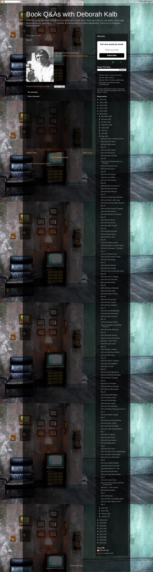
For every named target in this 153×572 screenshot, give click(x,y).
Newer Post (31, 153)
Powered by (106, 62)
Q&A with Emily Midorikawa (110, 372)
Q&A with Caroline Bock (108, 480)
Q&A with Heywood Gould (109, 166)
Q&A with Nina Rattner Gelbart (111, 257)
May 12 (103, 369)
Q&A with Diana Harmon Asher (111, 501)
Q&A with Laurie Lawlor (108, 344)
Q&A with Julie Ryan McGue (110, 352)
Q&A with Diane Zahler (108, 403)
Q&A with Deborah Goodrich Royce (112, 245)
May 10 (103, 392)
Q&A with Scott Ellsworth (109, 279)
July (103, 130)
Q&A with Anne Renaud (108, 265)
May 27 (103, 194)
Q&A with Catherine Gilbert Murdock (112, 203)
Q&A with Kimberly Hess (109, 254)
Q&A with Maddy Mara (108, 443)
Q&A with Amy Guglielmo (109, 305)
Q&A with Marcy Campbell (109, 378)
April (103, 508)
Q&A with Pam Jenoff (108, 449)
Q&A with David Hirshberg (109, 471)
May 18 (103, 296)
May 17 (103, 308)
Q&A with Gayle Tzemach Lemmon (112, 139)
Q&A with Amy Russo (108, 220)
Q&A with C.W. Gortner (108, 174)
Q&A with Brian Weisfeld (109, 191)
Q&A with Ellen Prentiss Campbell (112, 208)
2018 (101, 526)
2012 (101, 543)
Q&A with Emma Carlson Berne (111, 420)
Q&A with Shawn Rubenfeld (110, 288)
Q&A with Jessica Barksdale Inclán (112, 271)
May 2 (103, 504)
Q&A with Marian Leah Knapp (110, 200)
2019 (101, 523)
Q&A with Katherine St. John (110, 468)
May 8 (103, 417)
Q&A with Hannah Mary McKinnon (112, 197)
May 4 (103, 477)
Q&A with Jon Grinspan (108, 383)
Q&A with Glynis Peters (108, 398)
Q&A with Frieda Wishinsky (110, 329)
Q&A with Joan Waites (108, 177)
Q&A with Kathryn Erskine (109, 294)
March (103, 511)
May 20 (103, 274)
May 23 (103, 240)
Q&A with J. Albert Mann (109, 341)
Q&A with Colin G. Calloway (110, 361)
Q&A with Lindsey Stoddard (110, 463)
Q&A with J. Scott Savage (109, 487)
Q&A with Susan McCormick (110, 457)
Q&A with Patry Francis (108, 302)
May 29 (103, 171)
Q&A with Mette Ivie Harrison (110, 186)
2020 (101, 520)
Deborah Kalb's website (106, 77)
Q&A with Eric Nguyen (108, 434)
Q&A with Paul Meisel (108, 153)
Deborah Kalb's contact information (110, 75)
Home (59, 153)
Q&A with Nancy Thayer (108, 423)
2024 (101, 105)
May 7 (103, 432)
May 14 (103, 346)
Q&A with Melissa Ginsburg (110, 386)
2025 (101, 102)
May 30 (103, 158)
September (105, 125)
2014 (101, 537)
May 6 (103, 446)
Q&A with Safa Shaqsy (108, 260)
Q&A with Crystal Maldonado (110, 311)
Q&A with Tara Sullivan (108, 150)
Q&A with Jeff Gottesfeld (109, 406)
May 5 (103, 460)
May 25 (103, 217)
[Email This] (55, 86)
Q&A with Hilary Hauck (108, 234)
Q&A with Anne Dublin (108, 490)
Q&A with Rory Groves (108, 223)
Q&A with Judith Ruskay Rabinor (111, 429)
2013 (101, 540)
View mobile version (59, 157)
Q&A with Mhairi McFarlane (110, 426)
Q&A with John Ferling (108, 141)
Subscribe (112, 55)
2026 (101, 99)
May (103, 136)
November (104, 119)
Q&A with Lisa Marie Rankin (110, 389)
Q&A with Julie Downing (108, 180)
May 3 (103, 493)
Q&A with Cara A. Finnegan (110, 277)
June (103, 133)
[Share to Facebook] (61, 86)
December (104, 116)
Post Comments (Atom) (43, 163)
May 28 (103, 183)
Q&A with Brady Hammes (109, 335)
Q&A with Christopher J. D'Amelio (112, 248)
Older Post (87, 153)
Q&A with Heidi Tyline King (109, 313)
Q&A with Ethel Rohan (108, 282)
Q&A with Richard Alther (108, 400)
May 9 (103, 412)
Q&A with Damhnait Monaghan (111, 375)
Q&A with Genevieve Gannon (110, 338)
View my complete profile (105, 553)
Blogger (80, 565)
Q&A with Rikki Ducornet (109, 231)
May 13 (103, 358)
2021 (101, 114)
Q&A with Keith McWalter (109, 156)
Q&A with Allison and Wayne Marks (112, 499)
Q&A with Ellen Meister (108, 211)
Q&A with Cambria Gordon (109, 242)
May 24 (103, 228)
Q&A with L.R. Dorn (107, 366)
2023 (101, 108)
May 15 (103, 332)
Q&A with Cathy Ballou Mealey (111, 474)
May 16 (103, 319)
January (104, 516)
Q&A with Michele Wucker (109, 322)
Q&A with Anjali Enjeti (108, 437)
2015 (101, 534)
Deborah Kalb (104, 550)
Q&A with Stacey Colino (108, 299)
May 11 (103, 380)
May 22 (103, 251)
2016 (101, 531)
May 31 (103, 147)
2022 (101, 111)
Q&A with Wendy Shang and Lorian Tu (113, 409)
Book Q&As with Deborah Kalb (71, 14)
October (104, 122)
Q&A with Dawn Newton (108, 440)
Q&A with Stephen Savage (109, 415)
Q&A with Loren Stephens (109, 363)
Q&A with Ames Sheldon (109, 349)
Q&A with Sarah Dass (108, 355)
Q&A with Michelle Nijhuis (109, 395)
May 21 (103, 262)
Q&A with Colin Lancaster (109, 316)
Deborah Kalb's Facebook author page (111, 80)
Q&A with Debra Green (108, 144)
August (103, 128)
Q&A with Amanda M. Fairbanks (111, 214)
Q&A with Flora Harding (108, 268)
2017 (101, 528)
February (104, 514)
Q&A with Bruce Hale (107, 237)
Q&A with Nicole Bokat (108, 291)
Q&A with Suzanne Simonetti (110, 466)
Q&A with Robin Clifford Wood (110, 454)
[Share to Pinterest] (64, 86)
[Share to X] (59, 86)
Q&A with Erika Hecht (108, 169)
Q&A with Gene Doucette (109, 189)
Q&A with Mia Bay (107, 496)
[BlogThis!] (57, 86)
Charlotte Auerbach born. (78, 56)
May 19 (103, 285)
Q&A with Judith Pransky (109, 225)
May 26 (103, 206)
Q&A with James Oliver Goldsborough (113, 451)
